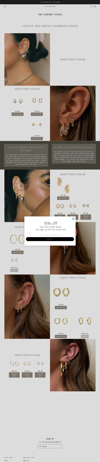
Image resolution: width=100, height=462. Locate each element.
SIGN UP (50, 239)
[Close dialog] (73, 219)
